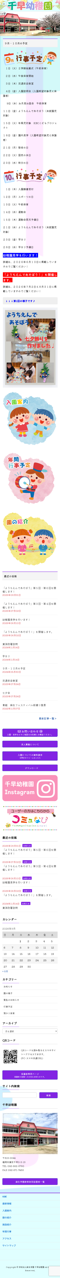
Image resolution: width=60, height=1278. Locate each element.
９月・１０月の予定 (13, 668)
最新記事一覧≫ (48, 718)
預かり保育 (9, 1013)
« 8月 (5, 971)
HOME (4, 1197)
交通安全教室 (10, 680)
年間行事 (6, 1232)
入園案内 (6, 1211)
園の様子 (8, 993)
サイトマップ (9, 1245)
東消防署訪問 (10, 644)
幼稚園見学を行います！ (16, 619)
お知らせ (27, 845)
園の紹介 (6, 1218)
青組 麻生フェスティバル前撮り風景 (24, 705)
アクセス (6, 1238)
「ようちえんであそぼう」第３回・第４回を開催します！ (29, 605)
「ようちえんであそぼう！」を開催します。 (28, 632)
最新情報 (6, 1204)
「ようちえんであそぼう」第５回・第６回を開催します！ (29, 589)
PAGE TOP (55, 1237)
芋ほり (6, 656)
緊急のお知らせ (11, 999)
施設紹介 (6, 1225)
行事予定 (8, 1006)
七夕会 (6, 693)
